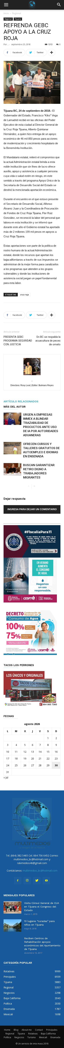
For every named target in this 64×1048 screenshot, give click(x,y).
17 (7, 758)
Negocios (19, 1037)
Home (7, 1029)
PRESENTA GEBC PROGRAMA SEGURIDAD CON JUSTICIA (18, 340)
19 (24, 758)
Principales (51, 1029)
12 (24, 751)
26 (24, 765)
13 (32, 751)
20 (32, 758)
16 (56, 751)
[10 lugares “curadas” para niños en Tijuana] (12, 925)
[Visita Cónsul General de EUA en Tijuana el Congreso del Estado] (12, 907)
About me (27, 1029)
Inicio (6, 13)
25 (16, 765)
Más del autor (15, 406)
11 (16, 751)
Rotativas (33, 1033)
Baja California (48, 1033)
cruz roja (24, 294)
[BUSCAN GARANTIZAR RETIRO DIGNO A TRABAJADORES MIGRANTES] (12, 469)
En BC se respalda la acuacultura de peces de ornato (47, 340)
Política (7, 1037)
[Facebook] (17, 880)
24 (7, 765)
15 (48, 751)
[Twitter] (36, 880)
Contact (39, 1029)
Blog (16, 1029)
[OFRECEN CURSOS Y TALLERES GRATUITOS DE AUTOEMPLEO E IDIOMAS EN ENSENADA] (12, 448)
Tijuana (18, 19)
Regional (16, 13)
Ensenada (55, 1037)
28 (40, 765)
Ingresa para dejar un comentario (32, 509)
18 (16, 758)
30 (56, 765)
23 (56, 758)
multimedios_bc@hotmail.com (40, 870)
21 (40, 758)
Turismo (31, 1037)
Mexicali (43, 1037)
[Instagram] (27, 880)
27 (32, 765)
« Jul (6, 777)
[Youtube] (46, 880)
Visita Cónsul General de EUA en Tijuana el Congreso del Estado (41, 907)
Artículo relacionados (21, 401)
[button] (59, 5)
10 (7, 751)
